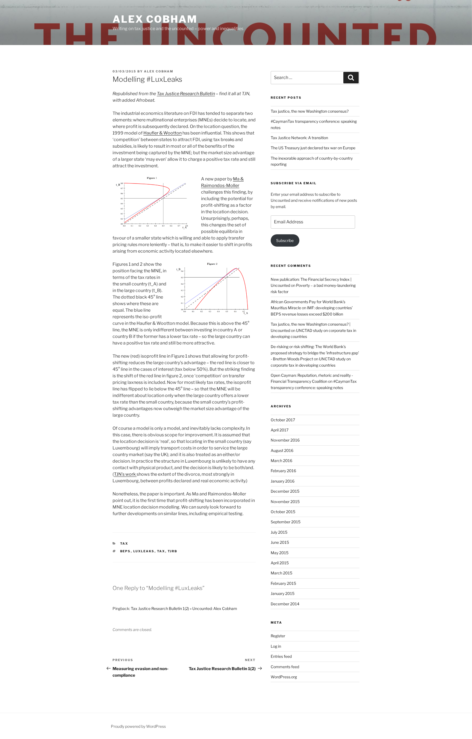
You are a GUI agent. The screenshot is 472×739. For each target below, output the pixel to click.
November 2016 (285, 440)
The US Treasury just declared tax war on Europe (313, 147)
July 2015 (279, 532)
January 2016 (282, 481)
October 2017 (283, 419)
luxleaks (144, 551)
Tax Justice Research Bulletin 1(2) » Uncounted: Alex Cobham (184, 608)
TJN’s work (125, 474)
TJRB (173, 551)
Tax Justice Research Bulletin (186, 93)
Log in (276, 646)
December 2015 (285, 491)
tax (124, 543)
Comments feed (285, 666)
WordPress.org (284, 676)
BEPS (125, 551)
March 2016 (281, 460)
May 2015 (279, 552)
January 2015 (282, 593)
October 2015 (283, 511)
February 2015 (283, 583)
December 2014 (285, 603)
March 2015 (281, 573)
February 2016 (283, 470)
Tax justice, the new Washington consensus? (310, 111)
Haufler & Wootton (162, 133)
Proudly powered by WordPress (138, 726)
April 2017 (279, 430)
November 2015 (285, 501)
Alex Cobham (155, 19)
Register (278, 635)
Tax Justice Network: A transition (299, 137)
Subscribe (285, 240)
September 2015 (285, 521)
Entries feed (281, 656)
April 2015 (280, 562)
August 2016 (282, 450)
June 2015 (280, 542)
